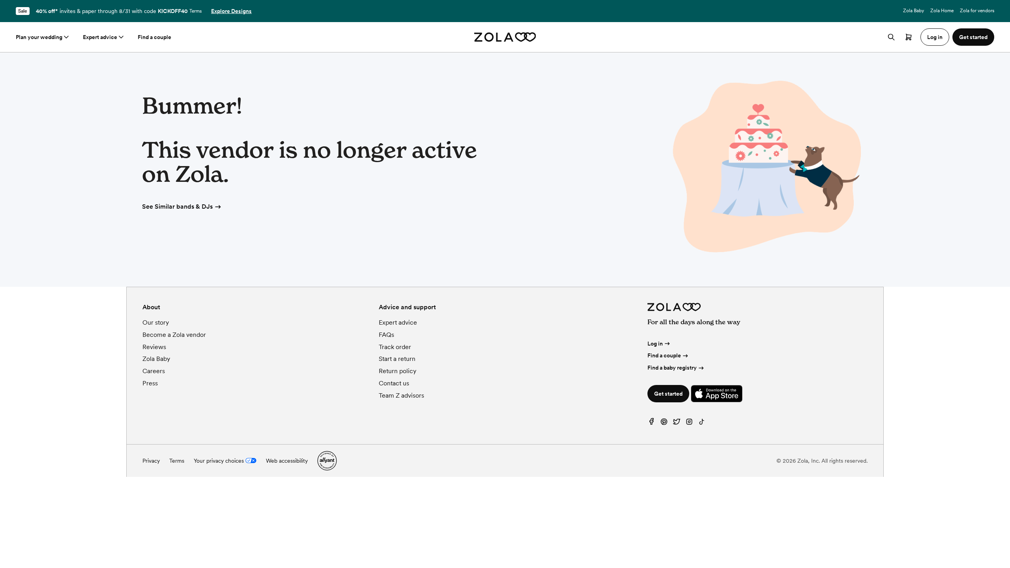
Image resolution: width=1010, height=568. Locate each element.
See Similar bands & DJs (177, 206)
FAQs (386, 334)
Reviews (154, 347)
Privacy (151, 461)
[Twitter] (677, 423)
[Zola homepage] (505, 37)
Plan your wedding (39, 37)
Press (150, 383)
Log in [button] (935, 37)
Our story (155, 322)
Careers (153, 371)
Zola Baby (913, 10)
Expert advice (100, 37)
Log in (655, 343)
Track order (395, 347)
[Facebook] (651, 423)
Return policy (397, 371)
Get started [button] (973, 37)
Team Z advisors (401, 395)
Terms (195, 11)
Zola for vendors (977, 10)
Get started (668, 393)
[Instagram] (689, 423)
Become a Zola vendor (174, 334)
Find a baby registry (672, 367)
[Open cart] (908, 37)
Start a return (397, 358)
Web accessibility (287, 461)
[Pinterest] (664, 423)
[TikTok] (702, 423)
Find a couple (154, 37)
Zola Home (942, 10)
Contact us (394, 383)
